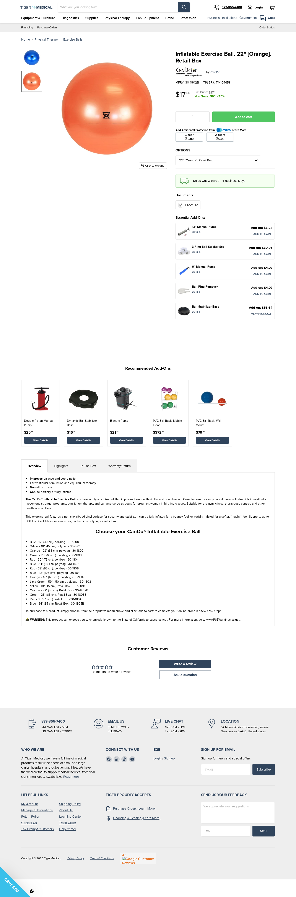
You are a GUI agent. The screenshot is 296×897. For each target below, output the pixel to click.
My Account (29, 804)
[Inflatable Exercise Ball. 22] (31, 81)
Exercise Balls (72, 39)
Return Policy (30, 816)
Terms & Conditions (102, 858)
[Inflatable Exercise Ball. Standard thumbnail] (31, 57)
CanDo (215, 72)
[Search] (184, 7)
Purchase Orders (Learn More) (134, 808)
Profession (188, 18)
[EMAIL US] (111, 726)
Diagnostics (70, 18)
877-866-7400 (232, 7)
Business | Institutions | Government (232, 17)
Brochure (191, 205)
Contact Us (29, 822)
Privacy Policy (75, 858)
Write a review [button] (185, 663)
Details (196, 232)
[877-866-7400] (50, 726)
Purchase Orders (47, 27)
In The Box (88, 466)
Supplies (91, 18)
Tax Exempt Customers (37, 829)
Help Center (67, 829)
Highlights (61, 466)
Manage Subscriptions (37, 810)
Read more (71, 776)
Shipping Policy (70, 804)
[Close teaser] (31, 891)
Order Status (267, 27)
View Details (40, 440)
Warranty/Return (119, 466)
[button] (15, 882)
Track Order (67, 822)
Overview (34, 466)
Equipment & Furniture (38, 18)
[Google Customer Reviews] (138, 858)
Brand (169, 18)
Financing (27, 27)
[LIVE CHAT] (168, 726)
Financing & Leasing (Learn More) (136, 818)
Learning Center (70, 816)
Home (25, 39)
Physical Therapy (117, 18)
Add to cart (243, 116)
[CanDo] (189, 72)
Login (157, 758)
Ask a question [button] (185, 674)
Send (263, 830)
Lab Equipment (147, 18)
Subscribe (264, 769)
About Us (66, 810)
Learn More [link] (239, 130)
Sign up (169, 758)
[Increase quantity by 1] (204, 117)
